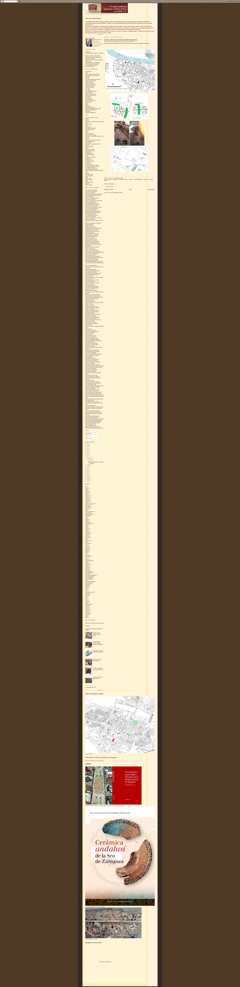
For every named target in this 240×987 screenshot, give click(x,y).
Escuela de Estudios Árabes (90, 93)
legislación (87, 555)
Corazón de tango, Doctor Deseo (91, 318)
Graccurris (87, 545)
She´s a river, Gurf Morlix (90, 192)
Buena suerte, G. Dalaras (90, 346)
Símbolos (87, 593)
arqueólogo (87, 502)
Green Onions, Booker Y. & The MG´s (92, 204)
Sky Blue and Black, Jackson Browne (92, 212)
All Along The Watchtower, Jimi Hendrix (93, 223)
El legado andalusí (88, 92)
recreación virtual (88, 582)
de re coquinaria (88, 90)
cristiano (86, 524)
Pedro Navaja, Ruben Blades (90, 352)
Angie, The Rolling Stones (90, 254)
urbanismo (87, 605)
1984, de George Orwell (89, 380)
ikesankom (87, 548)
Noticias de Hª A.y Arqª (89, 107)
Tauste (86, 597)
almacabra (87, 491)
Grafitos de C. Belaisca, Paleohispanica (92, 55)
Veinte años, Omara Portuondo (91, 265)
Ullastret (86, 122)
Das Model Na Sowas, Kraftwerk (91, 290)
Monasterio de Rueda (89, 146)
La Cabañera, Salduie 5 (89, 66)
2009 (88, 477)
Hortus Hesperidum (89, 99)
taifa (86, 596)
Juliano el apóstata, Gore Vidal (91, 375)
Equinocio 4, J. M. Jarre (89, 289)
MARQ (86, 104)
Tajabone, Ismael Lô (89, 334)
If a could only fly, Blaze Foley (91, 191)
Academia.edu (88, 51)
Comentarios (89, 438)
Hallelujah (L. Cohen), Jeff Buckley (92, 359)
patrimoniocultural (88, 577)
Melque (86, 147)
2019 (88, 453)
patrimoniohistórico (89, 579)
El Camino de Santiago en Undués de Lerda (98, 677)
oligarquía (87, 569)
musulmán (87, 567)
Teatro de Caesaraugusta (89, 129)
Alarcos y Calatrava (89, 184)
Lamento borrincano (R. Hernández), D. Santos (94, 297)
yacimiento (87, 609)
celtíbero (86, 519)
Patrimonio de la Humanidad (90, 575)
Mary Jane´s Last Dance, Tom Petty (92, 274)
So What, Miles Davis (89, 225)
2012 (88, 473)
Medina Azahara (88, 151)
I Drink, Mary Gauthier (89, 232)
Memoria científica (88, 560)
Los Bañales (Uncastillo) (90, 154)
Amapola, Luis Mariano (89, 309)
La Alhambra (87, 162)
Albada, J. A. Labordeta (89, 305)
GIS (86, 541)
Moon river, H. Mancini (89, 342)
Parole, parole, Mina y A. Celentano (92, 355)
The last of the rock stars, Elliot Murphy (93, 361)
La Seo (86, 552)
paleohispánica (88, 571)
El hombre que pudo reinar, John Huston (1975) (94, 406)
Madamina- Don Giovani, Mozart (91, 260)
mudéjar (86, 561)
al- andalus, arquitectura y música (91, 117)
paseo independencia (89, 572)
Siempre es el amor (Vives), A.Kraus (92, 364)
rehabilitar (87, 585)
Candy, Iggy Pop (88, 324)
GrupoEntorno (88, 96)
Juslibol (86, 551)
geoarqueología (88, 540)
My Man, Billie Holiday (90, 312)
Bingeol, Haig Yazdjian (89, 320)
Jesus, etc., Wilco (88, 328)
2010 (88, 476)
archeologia (87, 498)
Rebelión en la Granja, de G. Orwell (92, 381)
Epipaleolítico (88, 532)
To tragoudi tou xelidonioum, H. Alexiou (93, 319)
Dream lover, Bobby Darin (90, 285)
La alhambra (87, 158)
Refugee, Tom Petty (89, 275)
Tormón (86, 602)
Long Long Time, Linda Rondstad (91, 287)
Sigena (86, 590)
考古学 (86, 617)
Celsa (86, 518)
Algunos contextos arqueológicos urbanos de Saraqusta (120, 40)
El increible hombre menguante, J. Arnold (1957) (94, 418)
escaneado (87, 534)
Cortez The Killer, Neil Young (91, 271)
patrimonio (87, 573)
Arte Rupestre (87, 506)
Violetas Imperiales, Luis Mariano (91, 235)
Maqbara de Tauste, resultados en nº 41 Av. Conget (97, 634)
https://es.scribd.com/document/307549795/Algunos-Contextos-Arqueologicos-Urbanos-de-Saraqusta (126, 43)
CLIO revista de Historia (90, 83)
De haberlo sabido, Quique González (92, 246)
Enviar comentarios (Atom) (116, 192)
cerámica (86, 520)
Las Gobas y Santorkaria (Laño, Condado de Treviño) (98, 668)
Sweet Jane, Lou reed (89, 283)
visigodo (87, 606)
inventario (87, 549)
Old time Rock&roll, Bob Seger (91, 360)
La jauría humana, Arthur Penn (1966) (92, 410)
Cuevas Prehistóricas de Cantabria (91, 169)
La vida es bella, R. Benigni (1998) (92, 391)
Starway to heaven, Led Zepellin (91, 205)
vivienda (86, 608)
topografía (87, 601)
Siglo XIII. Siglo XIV (89, 592)
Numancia (87, 145)
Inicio (130, 189)
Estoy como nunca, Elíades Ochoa (91, 208)
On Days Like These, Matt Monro (91, 310)
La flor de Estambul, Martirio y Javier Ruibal (93, 261)
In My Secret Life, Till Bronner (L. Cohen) (93, 207)
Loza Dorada (87, 556)
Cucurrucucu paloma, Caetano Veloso (92, 351)
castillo (86, 516)
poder (86, 580)
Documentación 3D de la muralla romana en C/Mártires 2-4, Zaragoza (93, 57)
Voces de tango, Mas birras (90, 199)
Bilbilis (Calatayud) (89, 179)
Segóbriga (87, 130)
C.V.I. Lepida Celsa (89, 175)
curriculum (87, 528)
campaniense (87, 515)
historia (86, 547)
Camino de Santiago (89, 514)
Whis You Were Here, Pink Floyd (91, 203)
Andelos (86, 181)
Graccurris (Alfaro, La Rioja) (90, 95)
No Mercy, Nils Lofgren (89, 248)
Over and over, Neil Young (90, 201)
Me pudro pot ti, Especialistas (91, 227)
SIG (86, 589)
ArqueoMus (87, 76)
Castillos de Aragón (89, 82)
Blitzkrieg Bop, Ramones (90, 219)
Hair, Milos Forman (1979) (90, 405)
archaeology (87, 495)
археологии (87, 613)
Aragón (86, 494)
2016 (88, 466)
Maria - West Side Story (89, 281)
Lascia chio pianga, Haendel (90, 368)
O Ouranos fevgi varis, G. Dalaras (91, 344)
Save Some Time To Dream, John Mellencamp (94, 194)
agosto (89, 464)
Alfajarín (87, 489)
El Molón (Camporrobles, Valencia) (92, 165)
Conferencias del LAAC (89, 87)
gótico (86, 544)
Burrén (86, 177)
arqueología (87, 500)
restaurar (86, 586)
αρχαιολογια (88, 612)
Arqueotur (87, 78)
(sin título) (87, 625)
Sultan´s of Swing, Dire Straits (91, 249)
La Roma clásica (88, 101)
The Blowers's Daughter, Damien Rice (92, 256)
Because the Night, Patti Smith (91, 240)
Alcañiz (86, 487)
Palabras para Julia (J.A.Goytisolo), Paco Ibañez (94, 302)
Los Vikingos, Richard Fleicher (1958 (92, 416)
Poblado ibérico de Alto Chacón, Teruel (92, 140)
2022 (88, 448)
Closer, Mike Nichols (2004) (90, 384)
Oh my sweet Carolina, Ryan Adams (92, 282)
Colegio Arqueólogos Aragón (90, 84)
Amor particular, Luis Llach (90, 335)
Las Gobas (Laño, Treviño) (90, 157)
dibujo (86, 530)
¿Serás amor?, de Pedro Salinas (91, 369)
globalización (87, 543)
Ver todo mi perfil (96, 45)
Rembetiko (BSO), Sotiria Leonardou (92, 231)
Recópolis (87, 138)
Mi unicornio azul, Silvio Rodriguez (92, 350)
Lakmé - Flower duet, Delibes (91, 269)
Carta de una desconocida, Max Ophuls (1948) (94, 427)
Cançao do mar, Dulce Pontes (90, 209)
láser (86, 553)
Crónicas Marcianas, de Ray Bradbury (92, 376)
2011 (88, 474)
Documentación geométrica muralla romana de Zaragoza (98, 651)
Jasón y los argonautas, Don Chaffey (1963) (93, 412)
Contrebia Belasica (88, 523)
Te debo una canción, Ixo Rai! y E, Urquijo (93, 217)
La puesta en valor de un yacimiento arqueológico (94, 623)
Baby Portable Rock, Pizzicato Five (92, 233)
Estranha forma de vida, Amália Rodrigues (93, 228)
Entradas (89, 435)
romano (86, 588)
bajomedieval (87, 507)
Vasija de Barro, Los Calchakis (91, 190)
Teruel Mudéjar (88, 126)
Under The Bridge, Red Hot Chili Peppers (93, 273)
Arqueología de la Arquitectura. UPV (92, 75)
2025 (88, 443)
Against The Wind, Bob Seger (91, 238)
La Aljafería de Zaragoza (89, 161)
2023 (88, 447)
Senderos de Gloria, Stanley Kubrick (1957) (93, 420)
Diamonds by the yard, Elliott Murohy (92, 294)
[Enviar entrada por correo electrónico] (121, 178)
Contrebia (87, 522)
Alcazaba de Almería (89, 182)
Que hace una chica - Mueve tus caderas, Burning (94, 252)
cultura (86, 527)
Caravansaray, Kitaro (89, 356)
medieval (87, 559)
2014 (88, 469)
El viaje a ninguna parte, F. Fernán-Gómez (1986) (94, 394)
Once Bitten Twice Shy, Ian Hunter (91, 286)
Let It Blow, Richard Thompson (91, 236)
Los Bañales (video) (89, 153)
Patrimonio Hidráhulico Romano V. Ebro (93, 108)
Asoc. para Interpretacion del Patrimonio (92, 79)
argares (86, 72)
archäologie (87, 497)
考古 (86, 616)
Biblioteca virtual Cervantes (90, 80)
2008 (88, 479)
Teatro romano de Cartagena (90, 128)
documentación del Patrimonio (91, 91)
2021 (88, 450)
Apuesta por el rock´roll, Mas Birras (92, 197)
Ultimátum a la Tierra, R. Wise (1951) (92, 426)
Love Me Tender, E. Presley (90, 216)
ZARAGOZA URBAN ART (90, 112)
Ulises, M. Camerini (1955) (90, 424)
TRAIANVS (87, 111)
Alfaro (86, 490)
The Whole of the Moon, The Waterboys (92, 314)
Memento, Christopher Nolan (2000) (92, 389)
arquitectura (87, 505)
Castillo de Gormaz (89, 174)
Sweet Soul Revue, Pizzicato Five (91, 323)
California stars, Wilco (89, 299)
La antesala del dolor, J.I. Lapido (91, 229)
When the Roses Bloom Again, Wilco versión (94, 257)
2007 (88, 481)
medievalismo (88, 105)
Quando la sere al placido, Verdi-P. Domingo (93, 367)
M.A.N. (86, 103)
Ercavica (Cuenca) (88, 163)
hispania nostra (88, 97)
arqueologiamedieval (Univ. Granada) (92, 74)
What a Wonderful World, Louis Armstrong (93, 340)
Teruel (86, 600)
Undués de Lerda (88, 604)
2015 (88, 468)
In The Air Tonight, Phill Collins (91, 258)
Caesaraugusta (88, 512)
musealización (88, 564)
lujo (86, 557)
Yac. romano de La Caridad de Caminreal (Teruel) (94, 121)
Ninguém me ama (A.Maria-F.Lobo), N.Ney (93, 353)
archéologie (87, 499)
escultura (87, 535)
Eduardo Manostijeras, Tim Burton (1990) (93, 393)
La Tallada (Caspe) (88, 159)
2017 (88, 456)
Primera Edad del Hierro (89, 581)
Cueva (86, 526)
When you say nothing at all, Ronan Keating (93, 200)
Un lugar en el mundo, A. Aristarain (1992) (93, 392)
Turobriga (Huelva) (88, 124)
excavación (87, 536)
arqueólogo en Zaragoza (89, 503)
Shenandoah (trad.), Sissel (90, 357)
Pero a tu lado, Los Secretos (90, 315)
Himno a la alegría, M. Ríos (90, 336)
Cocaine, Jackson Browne (90, 332)
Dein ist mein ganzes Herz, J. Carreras (92, 270)
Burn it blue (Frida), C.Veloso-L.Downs (92, 295)
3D (85, 486)
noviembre (90, 460)
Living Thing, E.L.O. (89, 278)
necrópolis (87, 568)
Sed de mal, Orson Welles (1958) (91, 417)
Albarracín (87, 183)
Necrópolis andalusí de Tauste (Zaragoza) (97, 660)
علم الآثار (87, 614)
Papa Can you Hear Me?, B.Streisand (92, 339)
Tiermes (86, 125)
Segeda (86, 132)
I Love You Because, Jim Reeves (91, 215)
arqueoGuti (98, 39)
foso (86, 539)
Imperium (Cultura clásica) (90, 100)
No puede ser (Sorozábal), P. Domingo (92, 307)
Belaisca (86, 508)
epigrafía (86, 531)
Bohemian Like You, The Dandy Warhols (93, 211)
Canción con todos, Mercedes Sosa (91, 298)
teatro (86, 598)
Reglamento (87, 584)
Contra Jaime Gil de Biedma (90, 371)
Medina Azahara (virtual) (90, 150)
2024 (88, 445)
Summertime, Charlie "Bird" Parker (92, 311)
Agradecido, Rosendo (89, 224)
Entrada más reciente (108, 189)
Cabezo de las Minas (89, 511)
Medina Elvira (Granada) (89, 149)
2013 (88, 471)
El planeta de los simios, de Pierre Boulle (93, 383)
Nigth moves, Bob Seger (90, 237)
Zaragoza (87, 118)
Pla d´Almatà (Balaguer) (89, 141)
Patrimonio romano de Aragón (91, 109)
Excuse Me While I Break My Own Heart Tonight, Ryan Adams (93, 196)
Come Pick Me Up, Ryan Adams (91, 331)
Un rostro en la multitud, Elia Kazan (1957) (93, 421)
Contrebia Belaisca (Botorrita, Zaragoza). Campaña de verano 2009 (97, 643)
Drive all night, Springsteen (90, 330)
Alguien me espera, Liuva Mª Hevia (92, 279)
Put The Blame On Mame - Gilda (91, 338)
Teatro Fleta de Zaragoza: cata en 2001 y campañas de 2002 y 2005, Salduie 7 (92, 63)
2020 (88, 452)
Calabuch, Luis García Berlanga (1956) (92, 422)
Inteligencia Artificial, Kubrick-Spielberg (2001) (94, 385)
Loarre (86, 155)
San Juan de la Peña (89, 133)
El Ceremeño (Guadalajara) (90, 167)
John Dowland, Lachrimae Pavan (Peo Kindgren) (94, 365)
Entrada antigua (151, 189)
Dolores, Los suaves (89, 303)
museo (86, 565)
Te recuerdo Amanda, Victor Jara (91, 306)
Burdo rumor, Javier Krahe (90, 213)
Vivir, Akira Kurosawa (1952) (91, 425)
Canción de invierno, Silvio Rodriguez (92, 250)
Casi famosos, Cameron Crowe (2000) (92, 387)
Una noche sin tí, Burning (90, 301)
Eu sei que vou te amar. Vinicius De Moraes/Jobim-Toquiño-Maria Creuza (92, 242)
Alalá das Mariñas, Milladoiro (91, 322)
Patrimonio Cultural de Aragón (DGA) (92, 143)
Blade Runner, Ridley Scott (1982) (92, 401)
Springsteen (87, 594)
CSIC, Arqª (87, 88)
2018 (88, 455)
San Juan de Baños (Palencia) (90, 134)
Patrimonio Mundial (89, 576)
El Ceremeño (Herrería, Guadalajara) (92, 166)
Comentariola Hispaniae (89, 85)
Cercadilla (87, 173)
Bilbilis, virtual (88, 178)
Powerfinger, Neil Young (90, 363)
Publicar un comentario (109, 186)
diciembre (90, 458)
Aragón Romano (88, 71)
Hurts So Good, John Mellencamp (91, 253)
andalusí (86, 493)
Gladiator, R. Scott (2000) (90, 388)
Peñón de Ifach (88, 142)
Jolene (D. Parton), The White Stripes (92, 316)
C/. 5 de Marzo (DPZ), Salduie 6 (91, 65)
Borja (86, 510)
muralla (86, 563)
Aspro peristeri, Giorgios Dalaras (91, 343)
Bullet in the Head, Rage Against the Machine (94, 277)
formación (87, 538)
